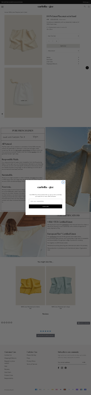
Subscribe (45, 206)
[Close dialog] (63, 182)
